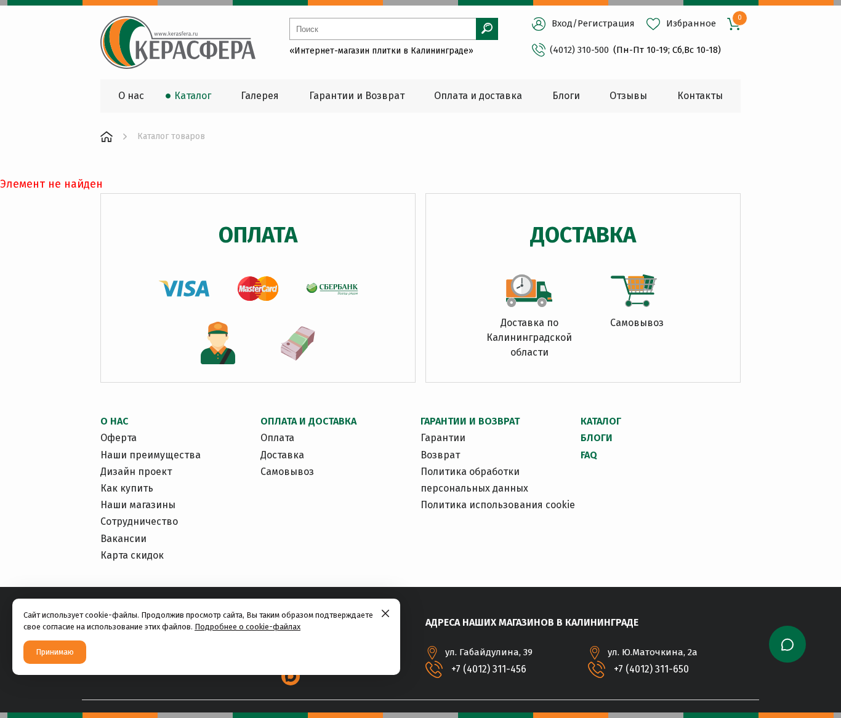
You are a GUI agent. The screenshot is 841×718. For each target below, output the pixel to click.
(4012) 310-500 (579, 49)
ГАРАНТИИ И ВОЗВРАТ (470, 421)
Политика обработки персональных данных (474, 480)
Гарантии (442, 438)
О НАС (114, 421)
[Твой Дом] (106, 136)
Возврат (440, 455)
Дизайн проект (136, 471)
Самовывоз (287, 471)
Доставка (282, 455)
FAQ (589, 455)
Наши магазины (137, 505)
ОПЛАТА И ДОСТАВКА (308, 421)
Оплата (277, 438)
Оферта (118, 438)
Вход (562, 23)
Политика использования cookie (497, 505)
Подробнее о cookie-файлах (247, 626)
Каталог (601, 421)
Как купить (126, 488)
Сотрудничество (139, 521)
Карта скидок (132, 555)
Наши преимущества (150, 455)
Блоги (597, 438)
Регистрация (606, 23)
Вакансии (123, 538)
